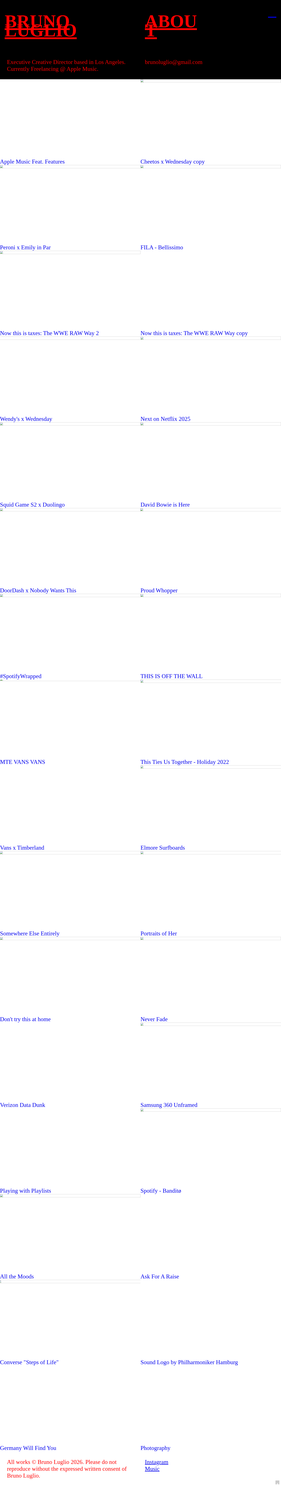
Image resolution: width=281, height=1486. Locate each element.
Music (152, 1469)
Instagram (156, 1462)
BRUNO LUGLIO (41, 25)
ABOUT (171, 25)
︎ (272, 12)
